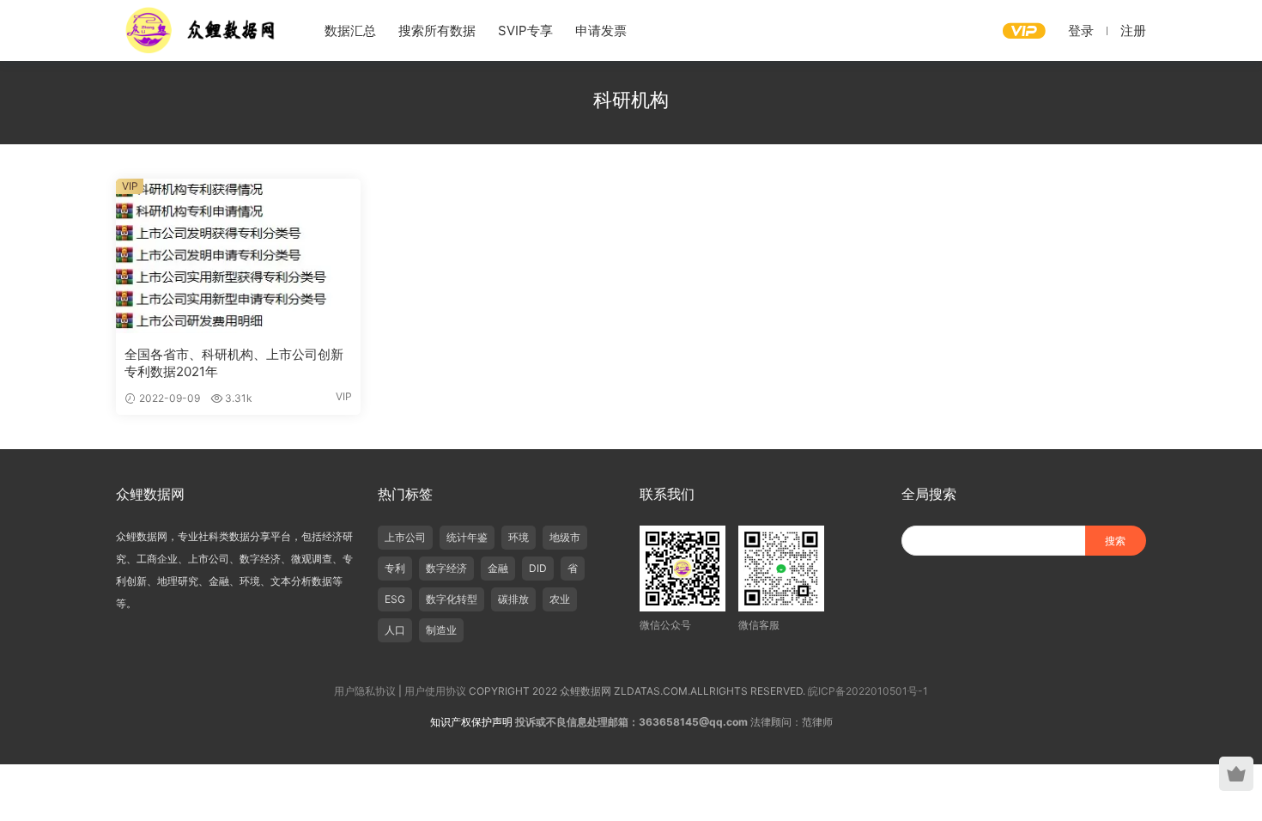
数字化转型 (451, 599)
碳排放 (513, 599)
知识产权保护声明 (471, 721)
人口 (395, 629)
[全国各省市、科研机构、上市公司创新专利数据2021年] (238, 256)
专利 (395, 568)
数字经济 (446, 568)
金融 (498, 568)
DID (538, 568)
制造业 (441, 629)
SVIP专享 (525, 30)
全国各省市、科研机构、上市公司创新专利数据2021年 (233, 363)
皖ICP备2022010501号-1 (868, 690)
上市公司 (405, 537)
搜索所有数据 (437, 30)
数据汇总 (350, 30)
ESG (395, 599)
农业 (559, 599)
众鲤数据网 (202, 30)
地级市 (564, 537)
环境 (518, 537)
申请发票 (601, 30)
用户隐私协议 (365, 690)
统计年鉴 (467, 537)
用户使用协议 (435, 690)
